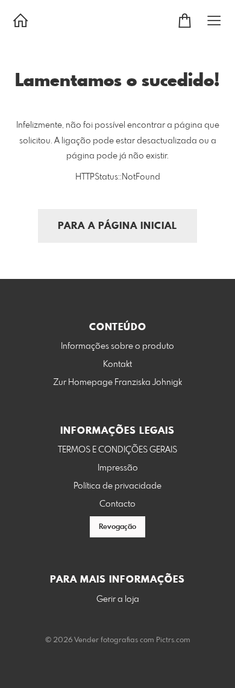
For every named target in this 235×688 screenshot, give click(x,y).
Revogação (117, 527)
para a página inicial (117, 226)
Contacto (117, 504)
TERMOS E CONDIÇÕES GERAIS (117, 450)
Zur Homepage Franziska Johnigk (117, 382)
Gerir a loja (117, 599)
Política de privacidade (117, 486)
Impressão (118, 468)
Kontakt (117, 364)
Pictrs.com (173, 640)
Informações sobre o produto (117, 346)
